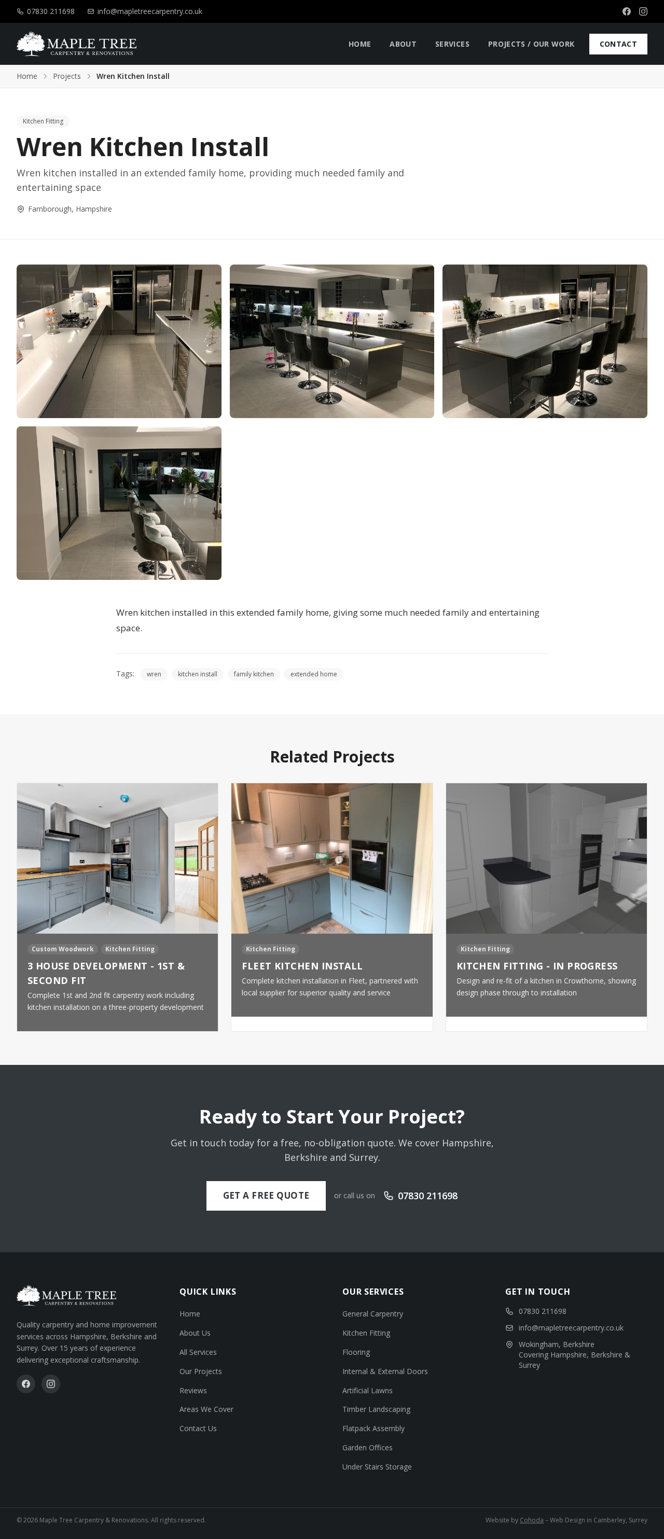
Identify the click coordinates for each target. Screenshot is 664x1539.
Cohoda (532, 1520)
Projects (67, 76)
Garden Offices (367, 1447)
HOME (360, 44)
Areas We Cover (206, 1409)
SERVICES (452, 44)
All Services (198, 1352)
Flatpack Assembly (373, 1428)
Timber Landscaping (376, 1409)
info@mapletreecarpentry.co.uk (150, 11)
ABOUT (403, 44)
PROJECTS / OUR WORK (531, 44)
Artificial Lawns (367, 1390)
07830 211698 (51, 11)
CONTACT (618, 44)
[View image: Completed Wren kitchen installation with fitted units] (119, 341)
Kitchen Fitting (43, 121)
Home (27, 76)
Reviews (193, 1390)
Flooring (356, 1352)
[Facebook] (626, 11)
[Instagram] (643, 11)
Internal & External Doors (385, 1371)
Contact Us (198, 1428)
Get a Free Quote (266, 1195)
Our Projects (200, 1371)
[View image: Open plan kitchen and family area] (544, 341)
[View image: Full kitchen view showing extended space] (119, 503)
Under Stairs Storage (377, 1467)
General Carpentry (372, 1314)
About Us (195, 1333)
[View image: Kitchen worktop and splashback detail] (332, 341)
